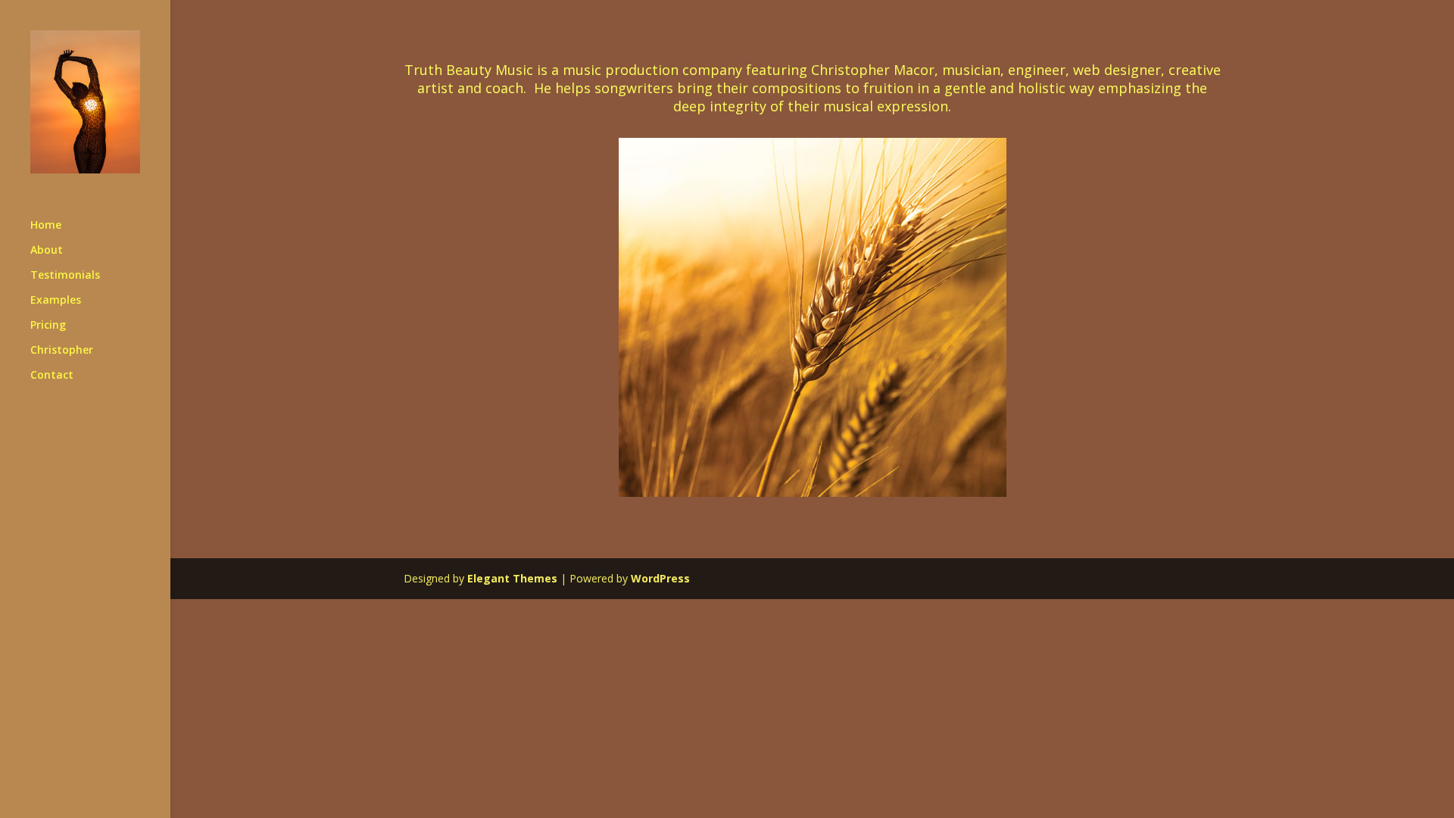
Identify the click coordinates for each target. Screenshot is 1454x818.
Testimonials (65, 276)
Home (45, 226)
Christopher (61, 351)
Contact (51, 376)
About (46, 251)
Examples (55, 301)
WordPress (660, 578)
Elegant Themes (512, 578)
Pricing (48, 326)
